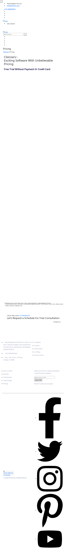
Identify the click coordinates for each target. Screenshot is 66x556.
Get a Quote (11, 24)
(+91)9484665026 (24, 316)
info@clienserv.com (13, 6)
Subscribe (38, 380)
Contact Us (56, 322)
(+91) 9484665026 (9, 9)
